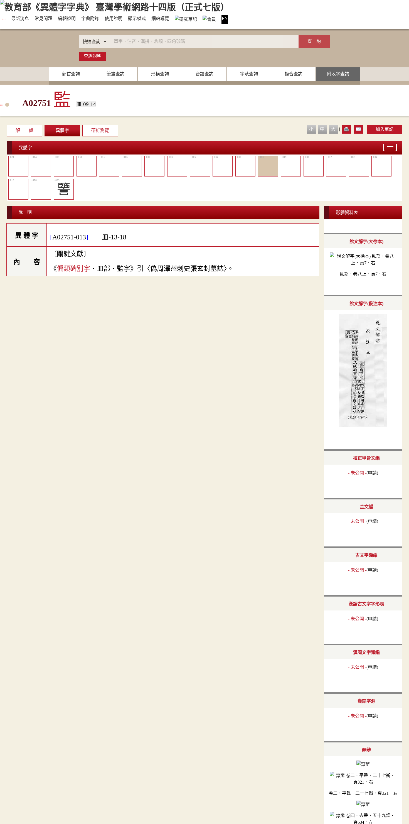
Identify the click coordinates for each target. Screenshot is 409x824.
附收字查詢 (338, 74)
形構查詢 (160, 74)
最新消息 (20, 18)
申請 (372, 472)
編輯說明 (67, 18)
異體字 (62, 130)
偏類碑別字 (73, 268)
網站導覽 (160, 18)
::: (4, 18)
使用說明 (113, 18)
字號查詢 (249, 74)
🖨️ (346, 129)
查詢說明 (93, 56)
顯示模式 (137, 18)
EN (225, 18)
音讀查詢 (204, 74)
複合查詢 (293, 74)
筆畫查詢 (115, 74)
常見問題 (43, 18)
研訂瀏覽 (100, 130)
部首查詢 (71, 74)
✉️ (358, 129)
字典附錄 (90, 18)
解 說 (24, 130)
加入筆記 (384, 129)
